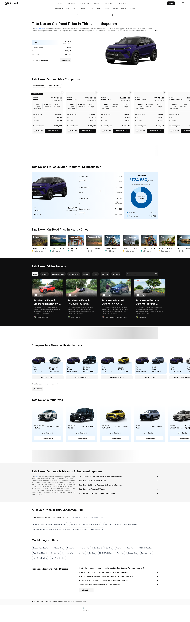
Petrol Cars (108, 548)
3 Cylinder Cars (55, 553)
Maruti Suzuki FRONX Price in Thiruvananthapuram (49, 524)
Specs (74, 8)
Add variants (39, 85)
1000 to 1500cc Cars (145, 548)
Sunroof (105, 274)
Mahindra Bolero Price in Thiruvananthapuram (86, 524)
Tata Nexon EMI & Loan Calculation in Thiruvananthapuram (100, 485)
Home (34, 602)
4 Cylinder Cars (69, 553)
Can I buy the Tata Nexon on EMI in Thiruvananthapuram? (100, 585)
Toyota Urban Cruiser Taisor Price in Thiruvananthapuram (84, 529)
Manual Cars (71, 548)
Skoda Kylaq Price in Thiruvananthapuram (47, 529)
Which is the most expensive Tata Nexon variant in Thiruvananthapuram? (106, 576)
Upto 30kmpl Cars (39, 553)
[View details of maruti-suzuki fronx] (47, 423)
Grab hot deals (53, 131)
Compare (132, 8)
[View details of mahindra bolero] (81, 423)
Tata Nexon (59, 8)
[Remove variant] (62, 92)
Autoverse (71, 3)
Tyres (95, 274)
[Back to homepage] (11, 3)
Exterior (86, 274)
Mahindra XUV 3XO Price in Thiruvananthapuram (121, 524)
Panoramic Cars (146, 553)
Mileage (98, 8)
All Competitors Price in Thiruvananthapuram (51, 517)
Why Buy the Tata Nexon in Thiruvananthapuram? (97, 493)
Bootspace (116, 274)
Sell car (96, 3)
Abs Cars (82, 553)
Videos (123, 8)
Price (67, 8)
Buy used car (84, 3)
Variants (82, 8)
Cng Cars (119, 548)
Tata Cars (48, 602)
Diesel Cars (130, 548)
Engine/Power (73, 274)
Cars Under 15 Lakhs (58, 558)
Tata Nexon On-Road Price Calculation (93, 481)
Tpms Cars (120, 553)
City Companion (54, 85)
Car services (122, 3)
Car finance (108, 3)
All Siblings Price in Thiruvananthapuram (88, 517)
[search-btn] (178, 3)
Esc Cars (92, 553)
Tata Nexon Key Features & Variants (92, 489)
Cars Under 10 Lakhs (40, 558)
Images (115, 8)
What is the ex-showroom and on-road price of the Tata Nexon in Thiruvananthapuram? (111, 568)
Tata (36, 477)
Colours (90, 8)
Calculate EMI (64, 60)
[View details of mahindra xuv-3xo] (115, 423)
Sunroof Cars (132, 553)
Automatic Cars (85, 548)
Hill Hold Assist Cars (105, 553)
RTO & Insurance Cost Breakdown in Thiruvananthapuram (100, 477)
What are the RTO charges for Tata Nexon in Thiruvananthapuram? (103, 580)
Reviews (107, 8)
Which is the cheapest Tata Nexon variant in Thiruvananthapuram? (103, 572)
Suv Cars (97, 548)
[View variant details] (47, 112)
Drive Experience (58, 274)
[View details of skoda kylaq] (149, 423)
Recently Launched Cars (41, 548)
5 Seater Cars (58, 548)
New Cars (59, 3)
